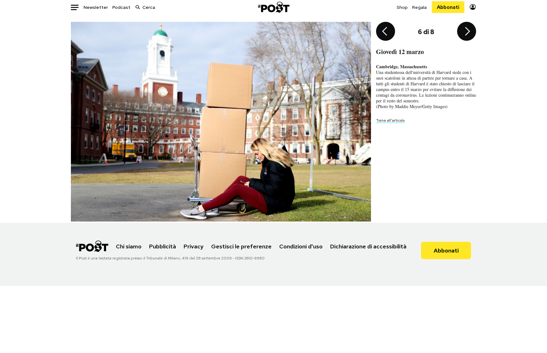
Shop (402, 7)
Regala (419, 7)
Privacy (194, 246)
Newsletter (96, 7)
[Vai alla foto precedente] (385, 32)
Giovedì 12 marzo (400, 51)
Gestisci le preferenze (241, 246)
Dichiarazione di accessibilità (368, 246)
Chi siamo (128, 246)
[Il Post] (273, 7)
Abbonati (448, 7)
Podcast (121, 7)
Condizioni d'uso (301, 246)
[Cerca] (137, 7)
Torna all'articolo (390, 120)
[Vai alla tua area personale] (472, 7)
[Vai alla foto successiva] (466, 32)
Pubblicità (162, 246)
